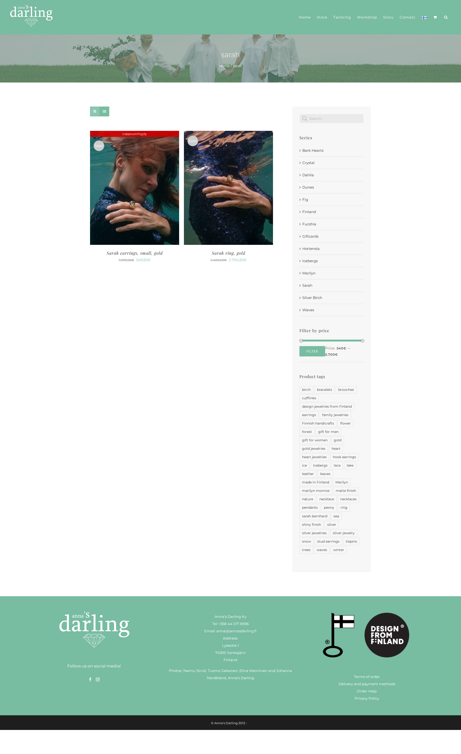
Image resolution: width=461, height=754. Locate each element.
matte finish (346, 491)
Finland (309, 211)
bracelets (324, 390)
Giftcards (310, 236)
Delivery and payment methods (367, 684)
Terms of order (367, 676)
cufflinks (309, 398)
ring (343, 507)
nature (307, 499)
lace (337, 465)
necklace (326, 499)
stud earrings (328, 541)
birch (306, 390)
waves (322, 550)
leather (308, 474)
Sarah (307, 285)
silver (331, 524)
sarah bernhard (314, 516)
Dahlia (308, 175)
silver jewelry (344, 533)
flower (345, 423)
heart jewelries (314, 457)
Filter (312, 351)
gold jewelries (313, 448)
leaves (325, 474)
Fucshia (309, 224)
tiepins (351, 541)
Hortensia (311, 248)
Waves (308, 310)
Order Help (367, 691)
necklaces (348, 499)
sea (336, 516)
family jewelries (335, 415)
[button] (446, 17)
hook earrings (344, 457)
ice (304, 465)
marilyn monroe (315, 491)
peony (329, 507)
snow (306, 541)
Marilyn (308, 273)
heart (336, 448)
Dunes (308, 187)
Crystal (308, 162)
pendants (310, 507)
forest (307, 432)
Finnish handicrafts (318, 423)
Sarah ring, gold (228, 253)
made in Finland (315, 482)
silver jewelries (314, 533)
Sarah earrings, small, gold (135, 253)
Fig (305, 199)
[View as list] (104, 111)
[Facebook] (90, 679)
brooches (346, 390)
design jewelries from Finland (327, 406)
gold (337, 440)
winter (338, 550)
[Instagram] (98, 679)
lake (350, 465)
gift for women (315, 440)
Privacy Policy (367, 698)
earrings (309, 415)
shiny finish (311, 524)
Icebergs (310, 261)
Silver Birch (312, 297)
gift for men (328, 432)
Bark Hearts (312, 150)
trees (306, 550)
